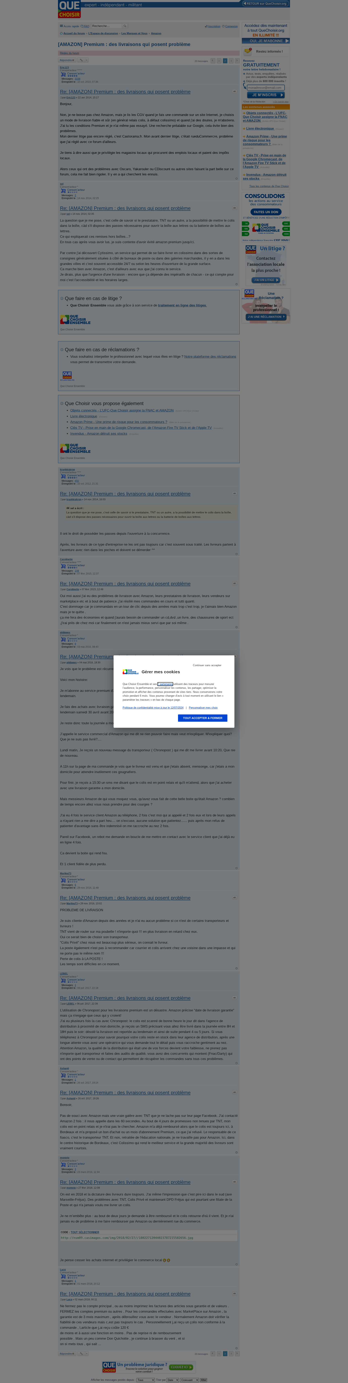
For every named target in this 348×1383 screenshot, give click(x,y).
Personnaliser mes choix (203, 707)
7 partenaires (165, 684)
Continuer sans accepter (207, 665)
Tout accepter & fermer (202, 718)
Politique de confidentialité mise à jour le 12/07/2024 (153, 707)
